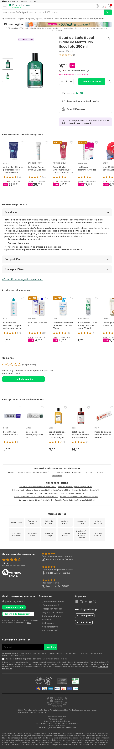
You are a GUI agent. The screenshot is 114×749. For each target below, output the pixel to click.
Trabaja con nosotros (52, 608)
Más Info (88, 123)
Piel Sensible (57, 475)
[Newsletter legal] (4, 659)
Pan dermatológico (61, 472)
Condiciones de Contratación (57, 721)
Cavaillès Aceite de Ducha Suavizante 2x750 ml (74, 500)
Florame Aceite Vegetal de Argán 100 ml (75, 486)
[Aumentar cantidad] (71, 81)
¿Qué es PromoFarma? (53, 601)
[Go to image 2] (7, 76)
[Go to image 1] (7, 64)
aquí (29, 623)
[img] (35, 70)
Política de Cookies (57, 725)
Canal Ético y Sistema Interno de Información (57, 728)
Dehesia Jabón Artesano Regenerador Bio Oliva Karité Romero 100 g (41, 490)
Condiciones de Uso (57, 719)
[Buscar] (108, 12)
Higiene (21, 19)
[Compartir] (109, 39)
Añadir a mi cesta (92, 81)
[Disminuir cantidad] (62, 81)
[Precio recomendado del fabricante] (88, 71)
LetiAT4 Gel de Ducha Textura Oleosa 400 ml (79, 496)
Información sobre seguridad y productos (22, 279)
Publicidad (46, 619)
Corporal (30, 19)
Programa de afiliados (52, 612)
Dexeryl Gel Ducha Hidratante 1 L (85, 490)
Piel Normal (48, 19)
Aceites (11, 472)
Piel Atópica (77, 472)
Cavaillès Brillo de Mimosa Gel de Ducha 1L (37, 486)
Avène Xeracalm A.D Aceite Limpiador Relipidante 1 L (36, 496)
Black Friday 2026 (50, 630)
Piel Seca (99, 472)
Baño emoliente (23, 472)
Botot (62, 51)
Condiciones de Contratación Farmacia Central (57, 723)
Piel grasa (89, 472)
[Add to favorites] (109, 81)
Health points (48, 623)
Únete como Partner (51, 616)
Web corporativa (50, 626)
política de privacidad (25, 659)
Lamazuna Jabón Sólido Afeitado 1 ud (35, 500)
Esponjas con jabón (41, 472)
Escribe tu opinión (23, 379)
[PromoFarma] (19, 6)
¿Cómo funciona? (50, 605)
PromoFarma (10, 19)
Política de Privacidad (57, 717)
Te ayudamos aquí (13, 607)
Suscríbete (50, 647)
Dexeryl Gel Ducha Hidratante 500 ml (42, 493)
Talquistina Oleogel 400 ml (72, 493)
